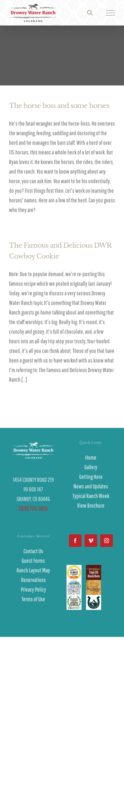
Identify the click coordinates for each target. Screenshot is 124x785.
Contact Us (33, 551)
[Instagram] (106, 540)
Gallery (90, 467)
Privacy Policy (33, 589)
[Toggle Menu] (110, 13)
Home (90, 457)
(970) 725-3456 (33, 508)
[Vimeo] (91, 540)
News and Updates (90, 486)
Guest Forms (33, 560)
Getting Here (91, 476)
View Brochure (90, 505)
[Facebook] (75, 540)
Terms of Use (33, 598)
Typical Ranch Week (91, 495)
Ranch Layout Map (33, 570)
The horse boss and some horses (59, 106)
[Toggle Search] (90, 13)
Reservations (33, 579)
